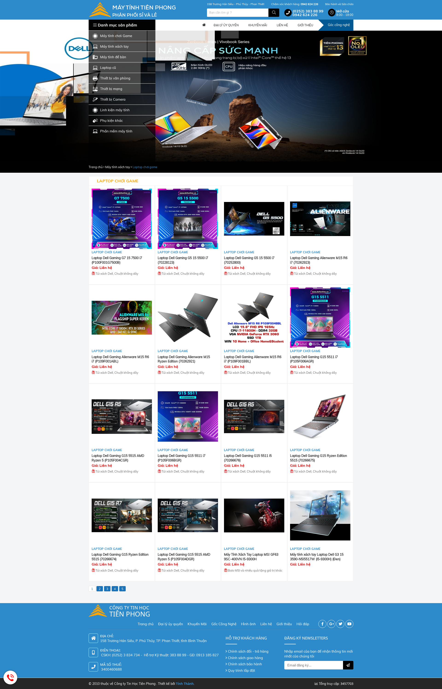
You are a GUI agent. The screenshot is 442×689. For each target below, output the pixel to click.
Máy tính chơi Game (116, 36)
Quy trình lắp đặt (241, 670)
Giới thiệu (284, 624)
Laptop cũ (108, 67)
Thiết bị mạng (111, 89)
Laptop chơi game (145, 167)
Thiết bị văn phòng (115, 78)
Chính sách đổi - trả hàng (248, 651)
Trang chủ (204, 25)
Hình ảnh (248, 624)
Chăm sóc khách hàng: (294, 4)
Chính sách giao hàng (245, 658)
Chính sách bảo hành (245, 664)
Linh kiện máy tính (115, 110)
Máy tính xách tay (114, 46)
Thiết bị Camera (112, 99)
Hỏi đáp (303, 624)
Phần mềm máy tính (116, 131)
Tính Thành (185, 683)
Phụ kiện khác (111, 120)
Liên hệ (266, 624)
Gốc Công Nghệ (223, 624)
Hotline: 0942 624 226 (10, 677)
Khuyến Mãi (197, 624)
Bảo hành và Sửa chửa (339, 4)
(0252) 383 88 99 (308, 11)
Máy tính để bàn (113, 57)
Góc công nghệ (339, 25)
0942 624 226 (305, 14)
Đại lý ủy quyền (170, 624)
